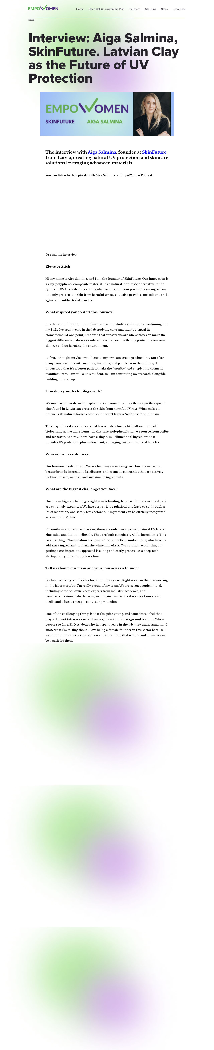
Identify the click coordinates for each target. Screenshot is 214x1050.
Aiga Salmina (102, 152)
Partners (134, 9)
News (164, 9)
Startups (150, 9)
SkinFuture (154, 152)
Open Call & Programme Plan (106, 9)
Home (80, 9)
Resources (179, 9)
